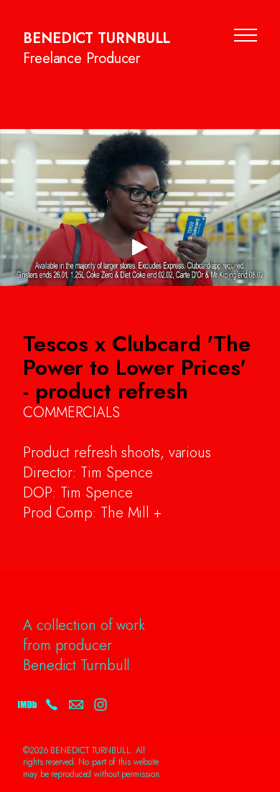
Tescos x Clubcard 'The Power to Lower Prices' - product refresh (137, 367)
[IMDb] (27, 704)
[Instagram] (100, 704)
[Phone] (51, 704)
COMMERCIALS (71, 412)
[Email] (76, 704)
